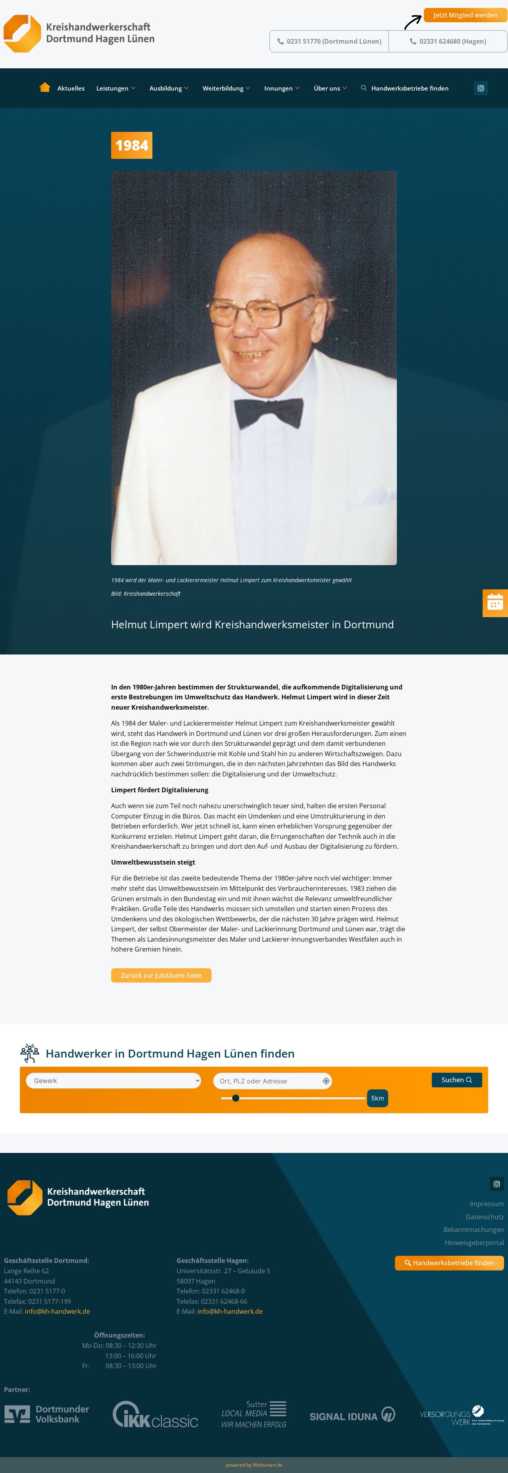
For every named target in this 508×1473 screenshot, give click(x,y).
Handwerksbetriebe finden (410, 88)
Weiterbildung (223, 88)
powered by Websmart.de (254, 1464)
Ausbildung (166, 88)
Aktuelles (71, 88)
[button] (457, 1080)
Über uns (327, 88)
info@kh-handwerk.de (57, 1311)
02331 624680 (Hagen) (452, 41)
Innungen (278, 88)
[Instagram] (481, 88)
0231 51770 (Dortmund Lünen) (334, 41)
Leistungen (112, 88)
